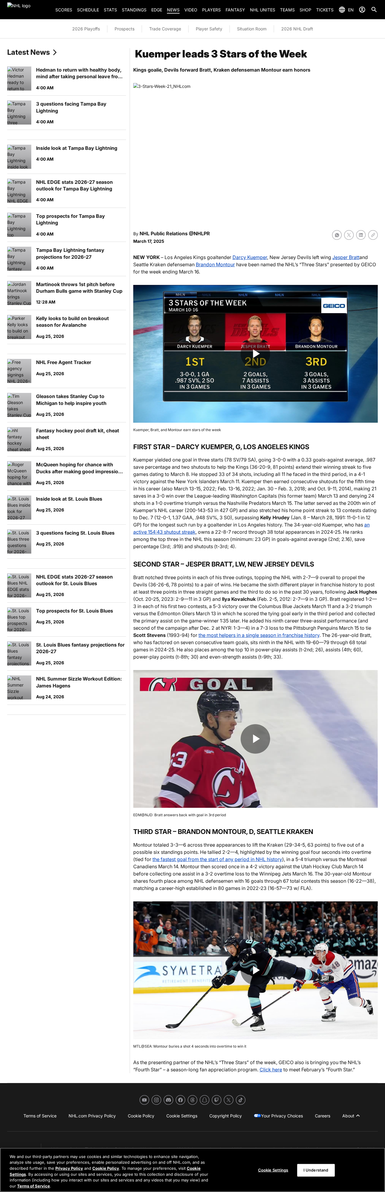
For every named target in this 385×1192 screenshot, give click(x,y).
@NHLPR (199, 233)
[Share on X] (349, 235)
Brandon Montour (215, 264)
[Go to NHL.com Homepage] (29, 9)
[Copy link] (373, 235)
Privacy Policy (69, 1168)
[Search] (374, 9)
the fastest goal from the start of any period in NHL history (217, 859)
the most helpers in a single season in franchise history (259, 635)
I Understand (315, 1170)
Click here (271, 1070)
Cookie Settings (273, 1170)
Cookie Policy (105, 1168)
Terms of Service (33, 1185)
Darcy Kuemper (250, 257)
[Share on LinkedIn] (361, 235)
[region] (192, 1170)
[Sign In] (362, 9)
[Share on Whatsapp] (337, 235)
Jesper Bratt (345, 257)
